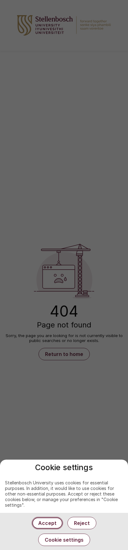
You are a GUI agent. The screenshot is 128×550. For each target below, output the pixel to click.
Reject (82, 523)
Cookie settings (64, 540)
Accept (47, 523)
